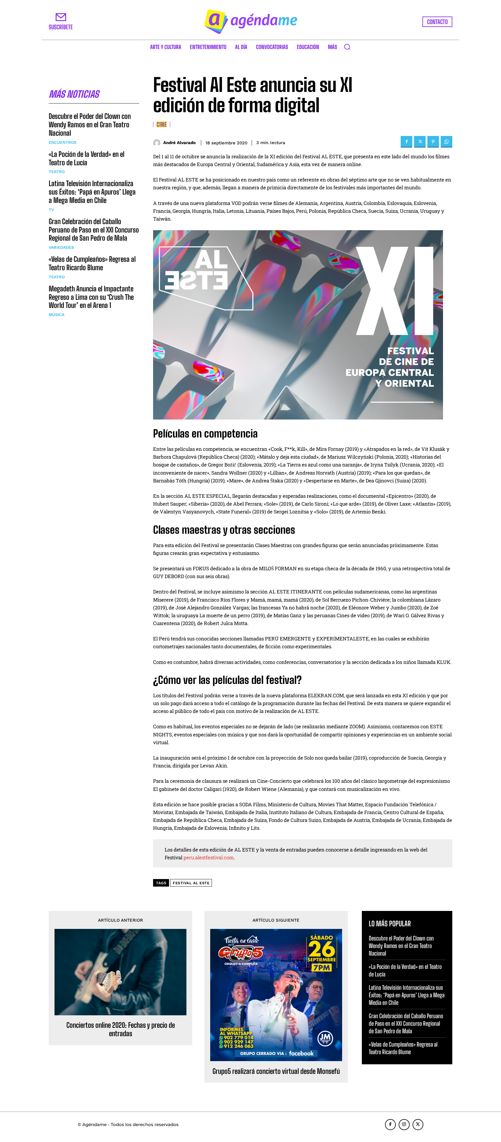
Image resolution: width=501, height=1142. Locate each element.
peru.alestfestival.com (209, 857)
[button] (347, 47)
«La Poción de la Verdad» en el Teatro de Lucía (86, 158)
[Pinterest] (433, 142)
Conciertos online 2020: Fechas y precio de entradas (120, 1029)
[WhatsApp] (446, 142)
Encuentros (63, 142)
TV (51, 210)
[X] (420, 142)
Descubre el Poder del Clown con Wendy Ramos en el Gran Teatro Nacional (90, 124)
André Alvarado (179, 142)
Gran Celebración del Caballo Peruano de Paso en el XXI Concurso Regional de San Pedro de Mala (94, 229)
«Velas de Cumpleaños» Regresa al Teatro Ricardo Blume (92, 263)
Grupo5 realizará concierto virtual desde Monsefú (276, 1071)
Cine (162, 124)
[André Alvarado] (158, 142)
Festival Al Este (191, 883)
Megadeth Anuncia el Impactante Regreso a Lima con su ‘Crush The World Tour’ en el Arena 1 (91, 297)
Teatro (57, 172)
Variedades (61, 247)
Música (56, 315)
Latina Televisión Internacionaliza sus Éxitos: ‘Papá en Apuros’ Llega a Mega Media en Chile (92, 191)
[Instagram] (404, 1124)
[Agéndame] (250, 21)
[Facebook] (406, 142)
